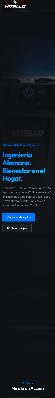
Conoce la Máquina (19, 217)
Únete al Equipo (17, 228)
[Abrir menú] (50, 6)
